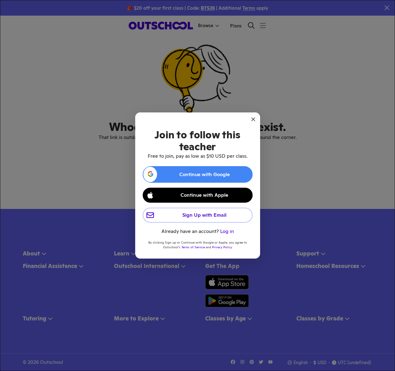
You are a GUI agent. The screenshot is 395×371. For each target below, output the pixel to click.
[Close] (253, 119)
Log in (227, 231)
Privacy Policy (222, 247)
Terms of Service (193, 247)
